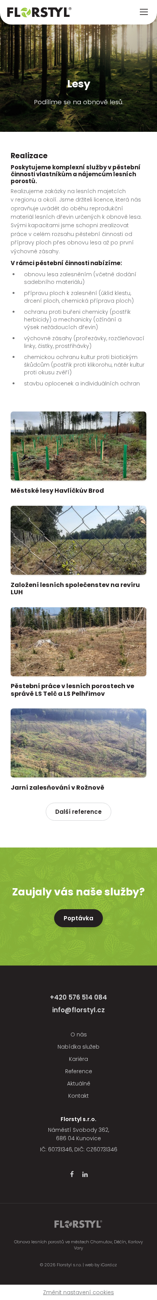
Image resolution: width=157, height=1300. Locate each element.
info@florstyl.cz (78, 1010)
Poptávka (78, 918)
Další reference (78, 812)
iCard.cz (109, 1265)
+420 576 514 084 (78, 997)
